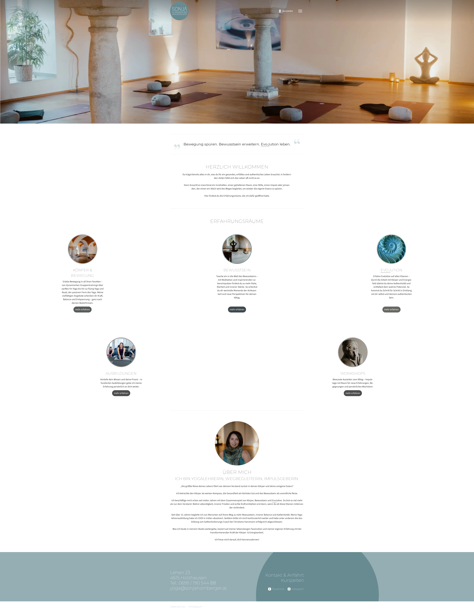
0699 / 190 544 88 (197, 583)
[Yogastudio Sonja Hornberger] (179, 11)
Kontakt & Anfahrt (284, 575)
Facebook (278, 589)
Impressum (195, 606)
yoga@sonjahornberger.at (198, 588)
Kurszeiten (292, 580)
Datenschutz (177, 606)
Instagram (297, 589)
